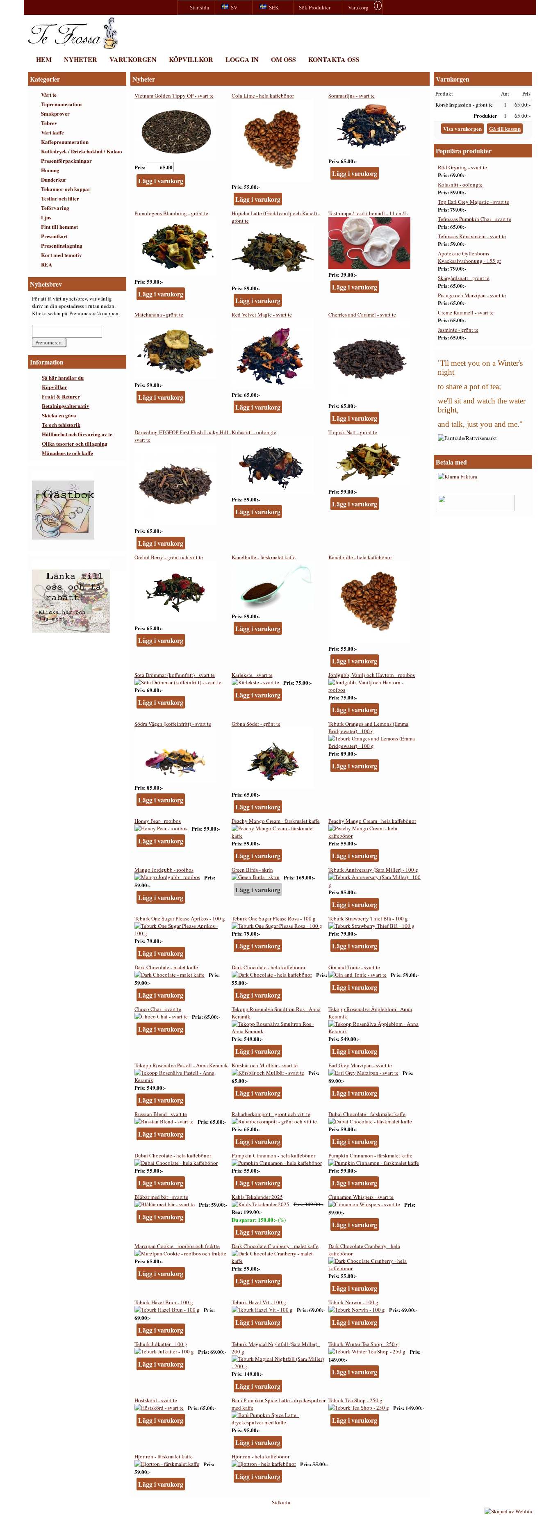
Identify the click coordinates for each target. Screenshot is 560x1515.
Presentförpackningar (66, 160)
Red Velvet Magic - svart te (262, 314)
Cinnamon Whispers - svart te (361, 1197)
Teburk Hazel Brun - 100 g (163, 1302)
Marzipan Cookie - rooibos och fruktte (177, 1246)
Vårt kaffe (52, 132)
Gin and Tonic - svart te (354, 967)
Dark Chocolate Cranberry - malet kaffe (275, 1246)
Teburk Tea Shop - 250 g (355, 1400)
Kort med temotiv (61, 255)
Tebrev (49, 123)
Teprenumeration (61, 104)
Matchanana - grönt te (158, 314)
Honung (50, 170)
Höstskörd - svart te (155, 1400)
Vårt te (49, 94)
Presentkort (54, 236)
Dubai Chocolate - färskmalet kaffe (366, 1114)
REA (46, 264)
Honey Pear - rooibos (157, 821)
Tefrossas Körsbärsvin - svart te (472, 236)
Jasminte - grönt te (458, 329)
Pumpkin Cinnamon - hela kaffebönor (273, 1155)
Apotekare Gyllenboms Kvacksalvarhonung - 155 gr (469, 257)
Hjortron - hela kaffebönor (260, 1456)
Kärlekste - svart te (252, 675)
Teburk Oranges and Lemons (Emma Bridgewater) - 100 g (368, 727)
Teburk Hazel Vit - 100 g (259, 1302)
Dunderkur (53, 179)
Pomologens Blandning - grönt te (171, 213)
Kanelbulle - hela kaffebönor (360, 557)
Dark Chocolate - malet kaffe (166, 967)
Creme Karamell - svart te (466, 312)
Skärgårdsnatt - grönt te (463, 278)
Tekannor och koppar (66, 189)
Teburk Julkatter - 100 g (160, 1344)
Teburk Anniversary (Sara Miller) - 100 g (373, 869)
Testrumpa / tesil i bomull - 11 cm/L (367, 213)
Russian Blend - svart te (160, 1114)
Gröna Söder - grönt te (256, 723)
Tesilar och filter (60, 198)
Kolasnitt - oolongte (254, 432)
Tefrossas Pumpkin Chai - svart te (474, 219)
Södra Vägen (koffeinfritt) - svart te (172, 723)
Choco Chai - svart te (157, 1009)
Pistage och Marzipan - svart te (472, 295)
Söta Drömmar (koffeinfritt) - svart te (174, 675)
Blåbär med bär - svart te (161, 1197)
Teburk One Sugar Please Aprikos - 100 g (179, 918)
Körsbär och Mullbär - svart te (265, 1065)
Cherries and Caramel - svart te (362, 314)
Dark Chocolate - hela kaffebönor (268, 967)
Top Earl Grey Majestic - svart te (473, 201)
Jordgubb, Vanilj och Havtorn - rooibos (371, 675)
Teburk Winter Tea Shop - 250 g (363, 1344)
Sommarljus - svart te (351, 95)
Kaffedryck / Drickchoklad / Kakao (81, 151)
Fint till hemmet (59, 226)
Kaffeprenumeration (65, 142)
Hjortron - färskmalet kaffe (163, 1456)
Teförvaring (55, 208)
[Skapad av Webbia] (508, 1511)
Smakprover (55, 113)
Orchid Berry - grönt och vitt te (168, 557)
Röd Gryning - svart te (462, 167)
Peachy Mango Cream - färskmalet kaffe (276, 821)
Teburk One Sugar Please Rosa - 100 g (274, 918)
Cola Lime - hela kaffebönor (263, 95)
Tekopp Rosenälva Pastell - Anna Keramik (181, 1065)
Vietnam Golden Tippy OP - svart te (174, 95)
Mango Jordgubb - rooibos (163, 869)
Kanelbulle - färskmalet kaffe (264, 557)
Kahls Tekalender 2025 (257, 1197)
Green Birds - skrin (252, 869)
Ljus (46, 217)
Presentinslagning (61, 245)
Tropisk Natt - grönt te (352, 432)
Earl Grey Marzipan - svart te (360, 1065)
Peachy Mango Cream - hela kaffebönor (372, 821)
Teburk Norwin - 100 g (353, 1302)
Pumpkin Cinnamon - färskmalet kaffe (370, 1155)
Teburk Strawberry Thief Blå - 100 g (368, 918)
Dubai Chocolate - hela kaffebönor (172, 1155)
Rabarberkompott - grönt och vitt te (271, 1114)
